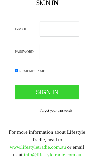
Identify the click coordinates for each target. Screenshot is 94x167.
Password (24, 52)
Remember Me (32, 71)
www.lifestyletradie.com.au (38, 147)
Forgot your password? (56, 110)
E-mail (21, 29)
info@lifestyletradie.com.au (52, 154)
